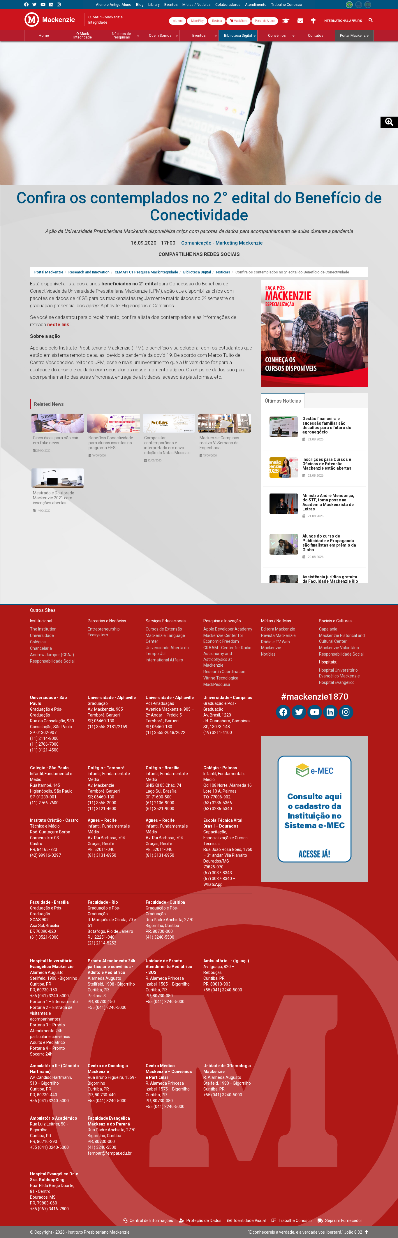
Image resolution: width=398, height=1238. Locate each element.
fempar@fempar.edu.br (110, 1153)
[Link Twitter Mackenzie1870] (34, 4)
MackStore (240, 20)
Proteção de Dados (203, 1220)
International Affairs (342, 21)
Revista (217, 20)
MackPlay (197, 20)
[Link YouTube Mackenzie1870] (43, 4)
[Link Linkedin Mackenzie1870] (51, 4)
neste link (58, 324)
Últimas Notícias (283, 401)
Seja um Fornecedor (343, 1220)
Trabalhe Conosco (295, 1220)
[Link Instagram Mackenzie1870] (58, 4)
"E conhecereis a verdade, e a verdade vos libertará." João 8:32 (306, 1232)
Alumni (177, 20)
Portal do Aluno (264, 20)
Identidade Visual (250, 1220)
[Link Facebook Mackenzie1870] (26, 4)
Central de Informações (151, 1220)
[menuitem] (114, 4)
